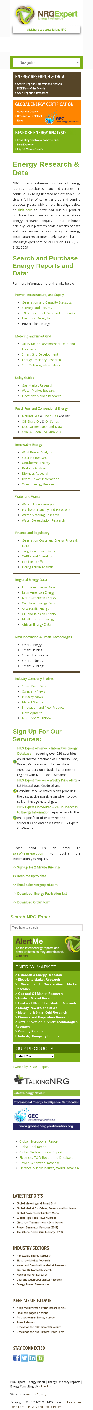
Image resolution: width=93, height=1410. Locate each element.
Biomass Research (35, 473)
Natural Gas (30, 416)
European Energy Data (38, 587)
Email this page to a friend (32, 1312)
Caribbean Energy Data (39, 603)
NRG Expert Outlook (36, 718)
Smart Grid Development (40, 354)
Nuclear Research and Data (42, 426)
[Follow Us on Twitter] (24, 1360)
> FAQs (19, 120)
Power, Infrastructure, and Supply (39, 295)
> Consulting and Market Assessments (36, 140)
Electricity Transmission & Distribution (40, 1222)
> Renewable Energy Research (38, 975)
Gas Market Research (37, 385)
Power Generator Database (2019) (37, 1227)
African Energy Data (36, 624)
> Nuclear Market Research (35, 998)
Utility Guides (24, 378)
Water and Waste (27, 496)
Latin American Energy (38, 592)
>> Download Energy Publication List (40, 893)
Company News (33, 691)
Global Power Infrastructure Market (38, 1213)
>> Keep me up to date (29, 876)
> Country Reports (29, 1031)
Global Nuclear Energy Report (41, 1152)
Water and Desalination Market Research (41, 1265)
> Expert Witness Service (29, 149)
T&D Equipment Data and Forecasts (48, 313)
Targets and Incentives (38, 551)
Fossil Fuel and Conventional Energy (41, 408)
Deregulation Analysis (37, 567)
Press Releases (26, 1322)
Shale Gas (51, 416)
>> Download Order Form (31, 902)
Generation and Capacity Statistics (47, 302)
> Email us (45, 1386)
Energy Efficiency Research (41, 360)
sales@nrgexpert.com (28, 853)
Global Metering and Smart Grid (36, 1203)
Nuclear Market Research (32, 1274)
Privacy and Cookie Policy (44, 1406)
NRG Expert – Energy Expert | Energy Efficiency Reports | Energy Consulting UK (46, 14)
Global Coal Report (33, 1147)
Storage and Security (37, 308)
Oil (24, 421)
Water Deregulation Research (43, 520)
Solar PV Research (35, 457)
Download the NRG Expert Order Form (40, 1331)
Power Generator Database (39, 1163)
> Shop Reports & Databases (31, 92)
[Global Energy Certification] (45, 105)
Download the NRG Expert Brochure (39, 1327)
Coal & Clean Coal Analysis (41, 432)
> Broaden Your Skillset (28, 116)
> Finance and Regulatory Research (42, 1017)
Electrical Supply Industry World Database (49, 1168)
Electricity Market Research (41, 396)
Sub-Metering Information (41, 365)
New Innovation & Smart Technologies (43, 637)
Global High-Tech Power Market (36, 1217)
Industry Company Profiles (34, 678)
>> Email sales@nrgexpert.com (35, 885)
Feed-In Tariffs (32, 562)
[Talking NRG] (46, 1097)
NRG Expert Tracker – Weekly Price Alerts (47, 780)
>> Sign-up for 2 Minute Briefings (37, 867)
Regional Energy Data (31, 579)
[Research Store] (45, 77)
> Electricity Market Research (37, 979)
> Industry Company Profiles (37, 1036)
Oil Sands (52, 421)
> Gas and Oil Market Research (39, 993)
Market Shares (32, 702)
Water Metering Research (40, 515)
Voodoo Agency (36, 1394)
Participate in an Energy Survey (36, 1317)
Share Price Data (34, 686)
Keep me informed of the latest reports (41, 1307)
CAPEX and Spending (37, 556)
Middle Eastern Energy (38, 619)
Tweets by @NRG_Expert (31, 1067)
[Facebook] (16, 1360)
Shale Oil (34, 421)
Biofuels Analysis (34, 468)
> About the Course (26, 111)
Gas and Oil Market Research (34, 1270)
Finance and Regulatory (32, 533)
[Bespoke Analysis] (45, 133)
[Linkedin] (32, 1360)
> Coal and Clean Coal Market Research (45, 1003)
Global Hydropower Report (38, 1141)
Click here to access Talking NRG (46, 29)
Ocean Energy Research (39, 484)
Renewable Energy (28, 444)
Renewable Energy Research (34, 1255)
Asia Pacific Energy (35, 608)
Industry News (32, 697)
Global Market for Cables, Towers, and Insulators (46, 1208)
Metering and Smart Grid (33, 336)
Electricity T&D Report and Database (46, 1157)
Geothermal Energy (36, 463)
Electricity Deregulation (39, 318)
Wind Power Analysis (37, 452)
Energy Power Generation (33, 1284)
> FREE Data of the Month (30, 88)
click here (25, 210)
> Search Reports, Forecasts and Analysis (38, 83)
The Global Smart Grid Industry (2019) (40, 1232)
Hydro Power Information (40, 479)
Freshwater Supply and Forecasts (46, 509)
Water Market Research (39, 390)
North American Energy (39, 598)
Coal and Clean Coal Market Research (39, 1279)
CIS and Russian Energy (39, 614)
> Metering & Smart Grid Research (41, 1012)
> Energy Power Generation (36, 1008)
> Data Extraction (25, 144)
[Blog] (40, 1360)
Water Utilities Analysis (38, 504)
